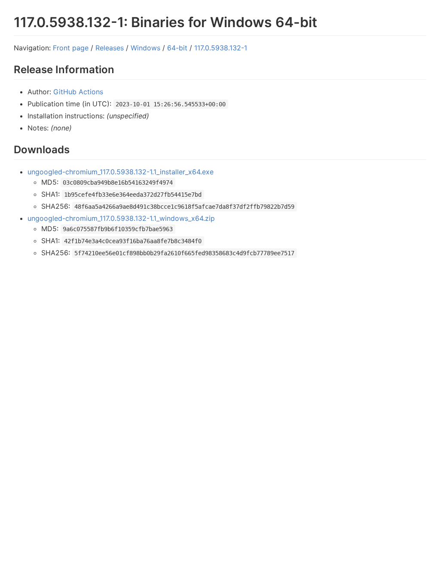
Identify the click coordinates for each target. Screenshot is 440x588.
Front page (71, 47)
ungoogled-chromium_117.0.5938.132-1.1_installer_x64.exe (121, 171)
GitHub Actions (78, 91)
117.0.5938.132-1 (220, 47)
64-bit (177, 47)
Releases (109, 47)
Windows (145, 47)
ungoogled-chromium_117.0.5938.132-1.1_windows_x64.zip (121, 218)
